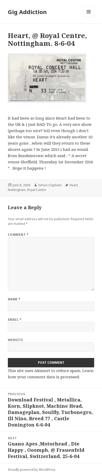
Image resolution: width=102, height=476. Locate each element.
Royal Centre (36, 190)
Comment (18, 234)
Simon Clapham (50, 185)
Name (14, 299)
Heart (74, 185)
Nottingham (17, 190)
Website (15, 340)
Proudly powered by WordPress (31, 469)
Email (14, 319)
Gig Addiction (27, 12)
